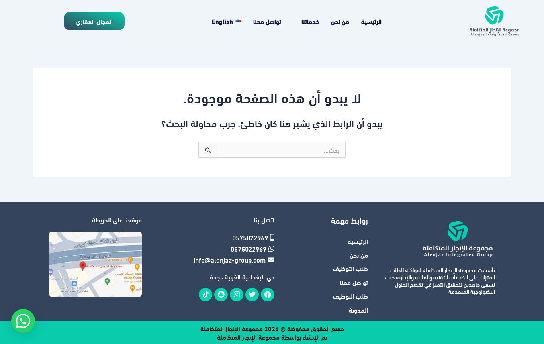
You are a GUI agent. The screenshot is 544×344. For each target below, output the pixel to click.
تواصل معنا (267, 21)
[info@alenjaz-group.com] (230, 259)
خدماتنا (310, 21)
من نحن (340, 21)
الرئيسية (371, 21)
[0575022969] (230, 237)
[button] (23, 321)
